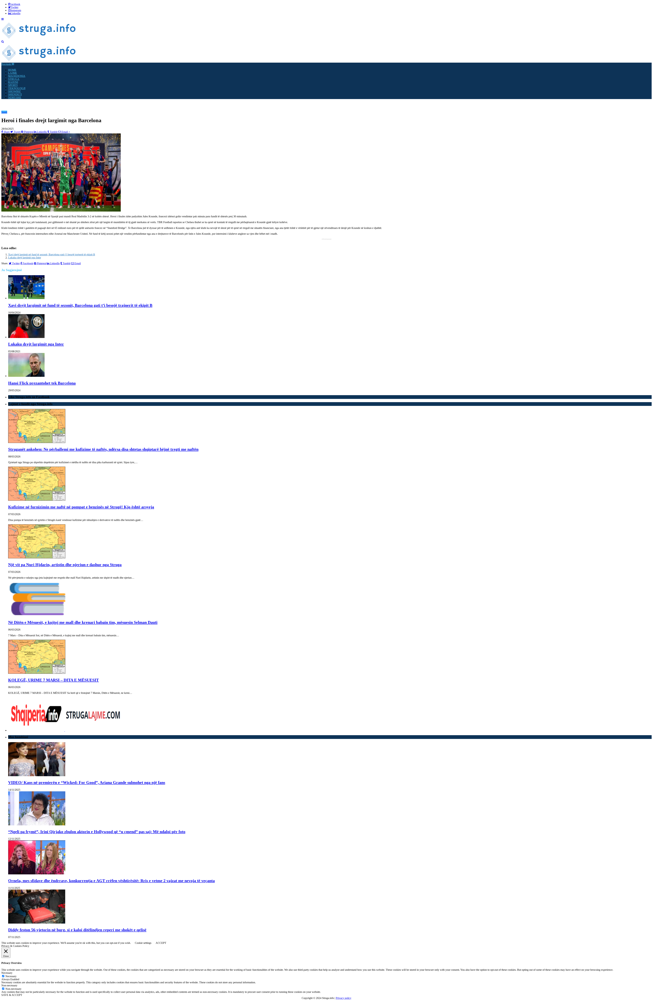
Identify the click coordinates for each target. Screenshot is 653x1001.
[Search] (2, 41)
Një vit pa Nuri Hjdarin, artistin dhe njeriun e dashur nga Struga (65, 564)
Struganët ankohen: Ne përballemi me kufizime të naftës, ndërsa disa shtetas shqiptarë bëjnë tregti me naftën (103, 449)
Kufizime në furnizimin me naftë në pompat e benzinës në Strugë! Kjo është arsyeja (81, 507)
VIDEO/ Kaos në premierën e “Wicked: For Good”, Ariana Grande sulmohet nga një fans (86, 782)
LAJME (12, 72)
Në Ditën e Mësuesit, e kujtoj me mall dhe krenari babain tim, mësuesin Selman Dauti (82, 622)
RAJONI (13, 82)
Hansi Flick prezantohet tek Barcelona (42, 383)
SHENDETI (15, 94)
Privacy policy (343, 998)
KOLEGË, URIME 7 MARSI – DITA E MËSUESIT (53, 680)
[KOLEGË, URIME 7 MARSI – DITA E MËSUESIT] (36, 672)
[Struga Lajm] (39, 38)
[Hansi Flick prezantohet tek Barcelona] (26, 375)
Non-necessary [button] (9, 985)
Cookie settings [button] (143, 942)
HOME (12, 69)
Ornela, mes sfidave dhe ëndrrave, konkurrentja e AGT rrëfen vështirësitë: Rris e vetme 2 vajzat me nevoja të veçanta (111, 880)
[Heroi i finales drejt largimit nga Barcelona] (61, 210)
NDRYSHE (14, 97)
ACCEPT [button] (161, 942)
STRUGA (13, 79)
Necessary (10, 976)
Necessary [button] (6, 972)
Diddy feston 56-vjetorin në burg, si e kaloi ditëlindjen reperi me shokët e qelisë (77, 930)
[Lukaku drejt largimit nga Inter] (26, 337)
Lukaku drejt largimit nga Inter (24, 257)
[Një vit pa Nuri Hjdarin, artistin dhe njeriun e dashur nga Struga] (36, 557)
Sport (4, 112)
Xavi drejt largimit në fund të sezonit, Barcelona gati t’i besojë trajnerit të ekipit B (51, 254)
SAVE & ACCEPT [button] (11, 995)
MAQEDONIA (16, 76)
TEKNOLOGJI (16, 88)
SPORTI (13, 85)
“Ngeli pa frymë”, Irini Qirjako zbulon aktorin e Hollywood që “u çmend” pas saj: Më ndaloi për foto (96, 831)
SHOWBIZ (14, 91)
